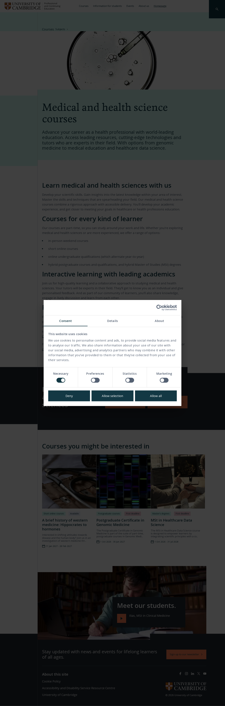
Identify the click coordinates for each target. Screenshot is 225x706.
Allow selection (112, 396)
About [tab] (159, 321)
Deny (69, 396)
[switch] (95, 380)
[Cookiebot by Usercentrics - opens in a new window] (163, 308)
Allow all (156, 396)
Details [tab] (112, 321)
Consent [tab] (65, 321)
